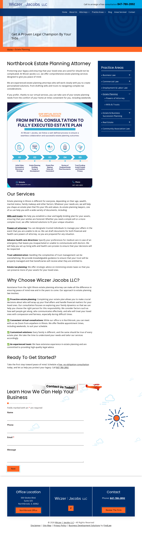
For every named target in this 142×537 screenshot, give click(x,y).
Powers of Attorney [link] (115, 98)
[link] (28, 4)
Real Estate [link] (108, 122)
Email (10, 437)
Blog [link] (110, 12)
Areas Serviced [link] (120, 12)
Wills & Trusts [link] (112, 104)
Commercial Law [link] (110, 81)
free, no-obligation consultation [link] (73, 364)
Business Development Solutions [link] (84, 525)
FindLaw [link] (107, 525)
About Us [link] (73, 12)
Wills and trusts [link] (15, 216)
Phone (10, 424)
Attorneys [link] (83, 12)
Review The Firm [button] (113, 510)
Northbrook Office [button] (28, 510)
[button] (71, 508)
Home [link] (64, 12)
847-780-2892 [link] (126, 4)
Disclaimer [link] (36, 525)
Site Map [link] (47, 525)
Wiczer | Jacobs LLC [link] (64, 522)
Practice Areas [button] (98, 12)
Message (11, 449)
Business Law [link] (109, 75)
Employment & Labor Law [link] (115, 87)
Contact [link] (132, 12)
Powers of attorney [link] (17, 228)
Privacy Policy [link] (60, 525)
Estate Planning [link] (110, 94)
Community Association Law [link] (116, 128)
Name (10, 412)
